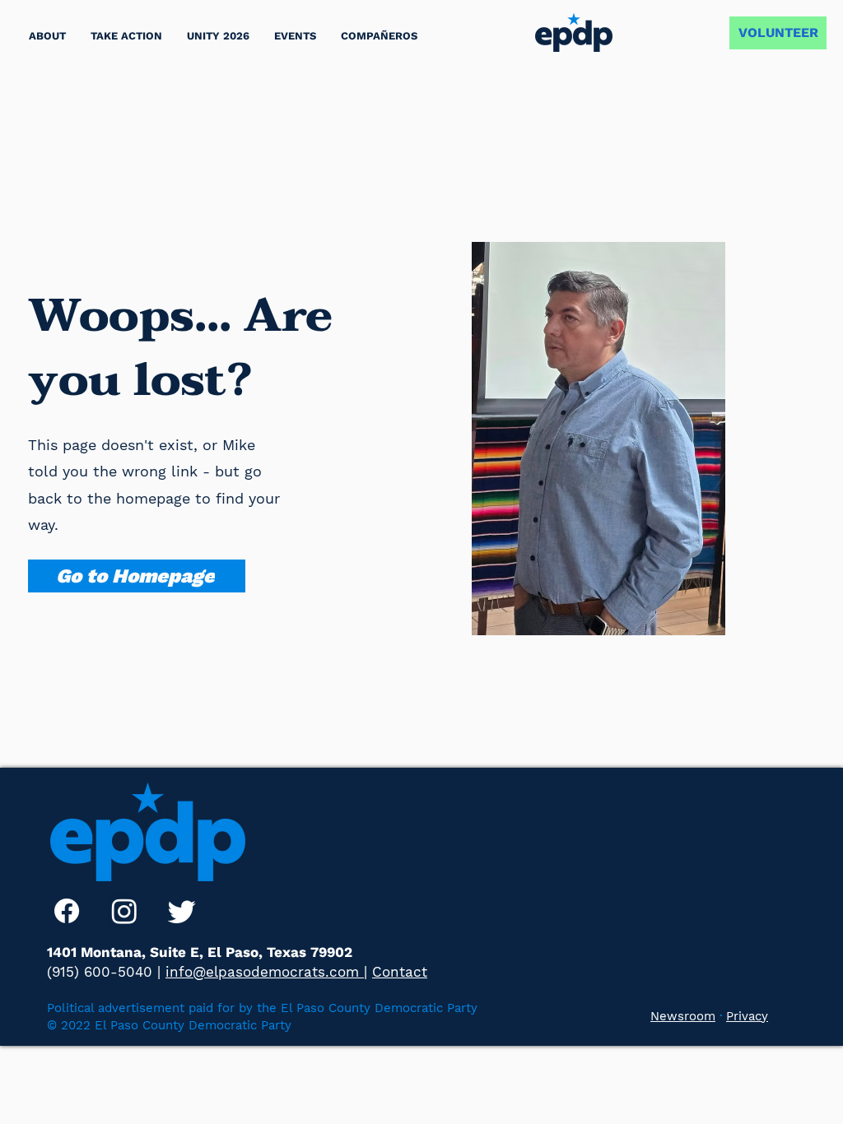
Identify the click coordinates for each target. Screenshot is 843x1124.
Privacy (747, 1016)
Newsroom (682, 1016)
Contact (399, 972)
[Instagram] (124, 910)
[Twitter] (181, 910)
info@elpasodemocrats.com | (266, 972)
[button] (126, 35)
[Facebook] (66, 910)
